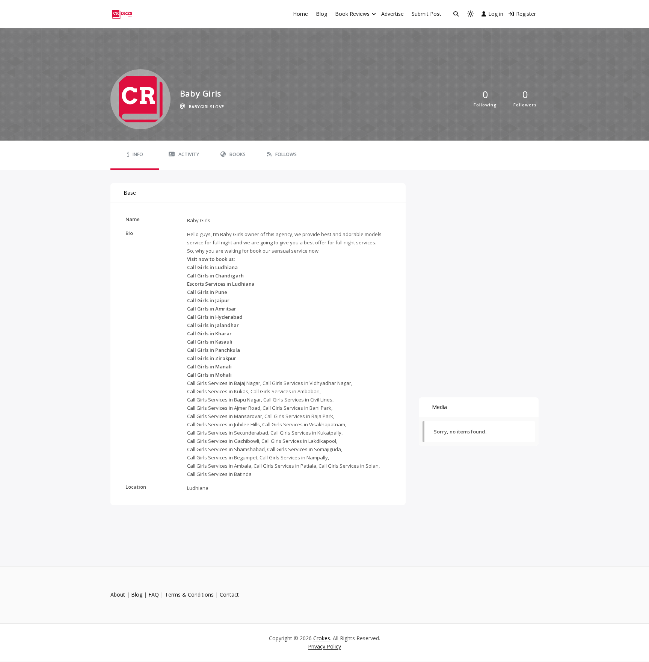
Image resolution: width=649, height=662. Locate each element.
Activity (188, 154)
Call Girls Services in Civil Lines (297, 399)
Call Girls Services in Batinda (219, 474)
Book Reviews (352, 13)
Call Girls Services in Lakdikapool (298, 441)
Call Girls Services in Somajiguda (304, 449)
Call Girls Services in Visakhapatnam (303, 424)
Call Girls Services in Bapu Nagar (224, 399)
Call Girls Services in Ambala (219, 465)
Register (526, 13)
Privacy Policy (324, 646)
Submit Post (426, 13)
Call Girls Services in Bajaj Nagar (223, 383)
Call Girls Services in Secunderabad (227, 432)
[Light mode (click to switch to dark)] (471, 14)
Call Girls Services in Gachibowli (223, 441)
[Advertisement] (479, 230)
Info (138, 154)
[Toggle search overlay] (456, 14)
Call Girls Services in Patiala (285, 465)
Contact (229, 594)
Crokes (321, 638)
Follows (286, 154)
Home (300, 13)
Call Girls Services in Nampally (294, 457)
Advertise (392, 13)
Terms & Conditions (189, 594)
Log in (495, 13)
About (117, 594)
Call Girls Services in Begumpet (222, 457)
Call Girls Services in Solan (348, 465)
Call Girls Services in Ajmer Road (223, 407)
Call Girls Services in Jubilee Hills (223, 424)
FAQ (153, 594)
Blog (321, 13)
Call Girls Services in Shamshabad (226, 449)
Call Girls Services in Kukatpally (305, 432)
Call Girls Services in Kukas (217, 391)
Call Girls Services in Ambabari (285, 391)
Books (237, 154)
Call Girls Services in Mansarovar (224, 416)
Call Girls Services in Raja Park (298, 416)
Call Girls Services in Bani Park (297, 407)
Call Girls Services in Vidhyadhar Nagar (307, 383)
